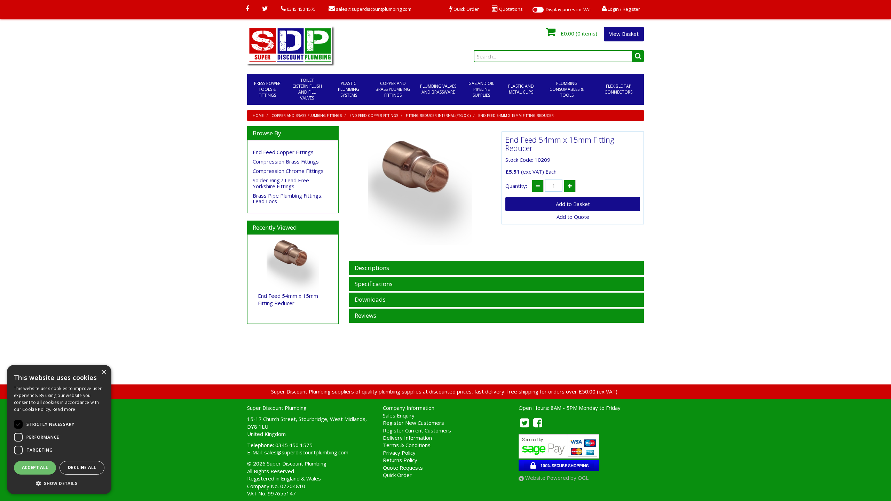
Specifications (374, 284)
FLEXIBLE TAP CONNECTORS (618, 89)
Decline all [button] (82, 467)
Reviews (365, 315)
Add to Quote (573, 216)
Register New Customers (413, 422)
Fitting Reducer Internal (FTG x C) (438, 115)
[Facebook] (247, 9)
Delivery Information (407, 437)
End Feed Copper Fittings (373, 115)
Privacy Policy (399, 452)
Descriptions (372, 268)
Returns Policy (400, 459)
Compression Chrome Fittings (288, 170)
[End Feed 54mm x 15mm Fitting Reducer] (420, 193)
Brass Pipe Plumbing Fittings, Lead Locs (288, 198)
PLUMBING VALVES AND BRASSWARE (438, 89)
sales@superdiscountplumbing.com (373, 9)
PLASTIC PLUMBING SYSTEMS (348, 89)
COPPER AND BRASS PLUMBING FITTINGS (393, 89)
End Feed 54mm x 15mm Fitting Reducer (516, 115)
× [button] (103, 372)
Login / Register (623, 9)
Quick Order (397, 474)
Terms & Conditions (407, 445)
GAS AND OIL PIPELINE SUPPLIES (481, 89)
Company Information (408, 407)
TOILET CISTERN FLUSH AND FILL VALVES (307, 89)
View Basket (624, 33)
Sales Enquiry (399, 415)
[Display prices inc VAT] (538, 9)
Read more (64, 409)
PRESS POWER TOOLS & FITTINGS (267, 89)
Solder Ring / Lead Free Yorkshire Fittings (281, 183)
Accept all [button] (35, 467)
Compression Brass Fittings (286, 161)
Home (258, 115)
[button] (59, 483)
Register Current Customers (417, 430)
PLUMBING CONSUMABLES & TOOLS (567, 89)
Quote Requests (403, 467)
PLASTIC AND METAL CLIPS (521, 89)
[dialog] (59, 429)
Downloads (370, 299)
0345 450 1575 (301, 9)
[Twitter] (265, 9)
